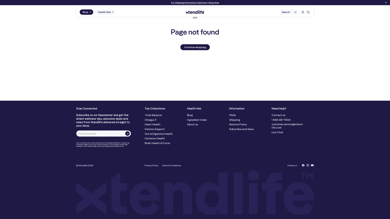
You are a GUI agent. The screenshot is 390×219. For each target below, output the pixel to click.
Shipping (234, 120)
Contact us (278, 115)
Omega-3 (150, 120)
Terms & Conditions (171, 165)
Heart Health (152, 124)
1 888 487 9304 (281, 120)
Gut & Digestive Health (159, 134)
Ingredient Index (197, 120)
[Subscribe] (127, 133)
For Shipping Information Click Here (189, 2)
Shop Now (214, 2)
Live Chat (277, 132)
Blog (190, 115)
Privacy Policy (151, 165)
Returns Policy (238, 124)
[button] (86, 12)
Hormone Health (155, 138)
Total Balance (153, 115)
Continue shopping (195, 47)
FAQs (232, 115)
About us (192, 124)
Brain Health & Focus (157, 143)
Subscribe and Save (241, 129)
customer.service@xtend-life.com (287, 126)
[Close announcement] (386, 3)
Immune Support (155, 129)
